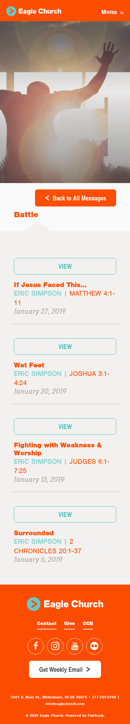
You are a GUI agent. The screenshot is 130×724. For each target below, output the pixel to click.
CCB (88, 623)
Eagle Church (33, 11)
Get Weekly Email (61, 669)
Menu (109, 12)
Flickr (94, 646)
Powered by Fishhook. (85, 715)
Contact (46, 623)
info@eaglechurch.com (65, 703)
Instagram (55, 646)
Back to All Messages (79, 197)
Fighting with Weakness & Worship (58, 449)
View (65, 266)
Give (69, 623)
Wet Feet (29, 365)
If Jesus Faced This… (50, 284)
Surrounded (34, 533)
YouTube (75, 646)
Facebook (35, 646)
